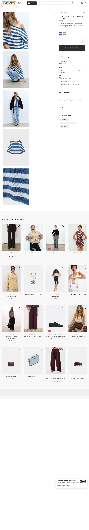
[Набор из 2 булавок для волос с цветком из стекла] (33, 278)
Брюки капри (55, 296)
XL (83, 41)
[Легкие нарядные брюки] (55, 237)
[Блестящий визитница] (33, 360)
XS (61, 41)
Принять (83, 480)
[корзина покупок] (85, 3)
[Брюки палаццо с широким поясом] (33, 318)
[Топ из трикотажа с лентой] (77, 318)
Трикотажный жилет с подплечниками (11, 337)
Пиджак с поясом (11, 296)
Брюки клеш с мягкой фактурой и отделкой (11, 255)
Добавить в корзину (72, 48)
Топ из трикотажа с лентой (78, 336)
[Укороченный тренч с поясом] (33, 237)
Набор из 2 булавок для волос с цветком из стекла (33, 295)
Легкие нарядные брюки (55, 255)
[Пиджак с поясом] (11, 278)
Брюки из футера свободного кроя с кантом (55, 379)
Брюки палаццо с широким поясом (33, 336)
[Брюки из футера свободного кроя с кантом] (55, 360)
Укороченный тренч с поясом (33, 255)
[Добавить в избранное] (19, 226)
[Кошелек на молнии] (11, 360)
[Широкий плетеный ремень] (77, 360)
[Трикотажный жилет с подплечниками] (11, 318)
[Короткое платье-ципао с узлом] (77, 237)
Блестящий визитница (33, 376)
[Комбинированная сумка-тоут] (77, 278)
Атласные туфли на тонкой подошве (55, 336)
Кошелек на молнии (11, 376)
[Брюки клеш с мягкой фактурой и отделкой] (11, 237)
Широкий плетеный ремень (78, 378)
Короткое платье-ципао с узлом (78, 255)
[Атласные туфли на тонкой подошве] (55, 318)
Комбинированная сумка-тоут (78, 294)
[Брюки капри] (55, 278)
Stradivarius (63, 12)
